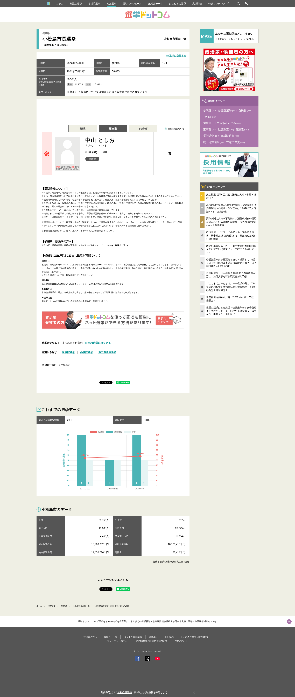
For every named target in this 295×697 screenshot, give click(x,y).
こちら (90, 231)
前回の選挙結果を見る (98, 342)
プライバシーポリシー (118, 641)
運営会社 (153, 637)
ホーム (39, 606)
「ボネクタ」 (134, 222)
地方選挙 (111, 3)
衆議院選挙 (76, 3)
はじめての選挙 (177, 3)
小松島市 (65, 365)
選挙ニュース (110, 637)
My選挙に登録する (176, 55)
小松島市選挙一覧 (175, 38)
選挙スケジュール (132, 3)
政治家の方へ (90, 637)
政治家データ (155, 3)
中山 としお (100, 142)
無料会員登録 (124, 692)
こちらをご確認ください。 (117, 245)
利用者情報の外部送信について (151, 641)
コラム (59, 3)
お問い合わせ (181, 641)
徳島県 (64, 606)
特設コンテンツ (216, 3)
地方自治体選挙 (107, 352)
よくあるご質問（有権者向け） (196, 637)
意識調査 (197, 3)
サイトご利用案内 (133, 637)
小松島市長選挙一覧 (81, 606)
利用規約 (169, 637)
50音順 (143, 128)
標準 (83, 128)
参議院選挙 (94, 3)
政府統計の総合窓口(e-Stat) (174, 561)
